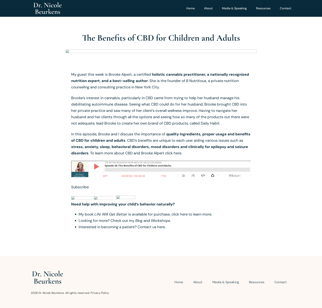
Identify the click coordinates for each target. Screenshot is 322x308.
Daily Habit (210, 123)
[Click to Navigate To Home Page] (47, 8)
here (161, 226)
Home (190, 8)
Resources (263, 8)
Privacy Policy (100, 293)
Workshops (160, 220)
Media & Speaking (234, 8)
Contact (285, 8)
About (208, 8)
